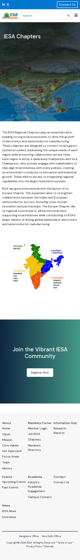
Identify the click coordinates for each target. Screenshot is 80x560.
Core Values (10, 445)
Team (6, 462)
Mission (7, 440)
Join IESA (34, 434)
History (7, 468)
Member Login (37, 428)
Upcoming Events (14, 482)
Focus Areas (10, 456)
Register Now (40, 372)
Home (6, 428)
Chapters (34, 439)
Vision (6, 434)
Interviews (9, 517)
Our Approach (12, 451)
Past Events (10, 487)
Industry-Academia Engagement (36, 486)
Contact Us (67, 4)
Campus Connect (40, 497)
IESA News (9, 511)
